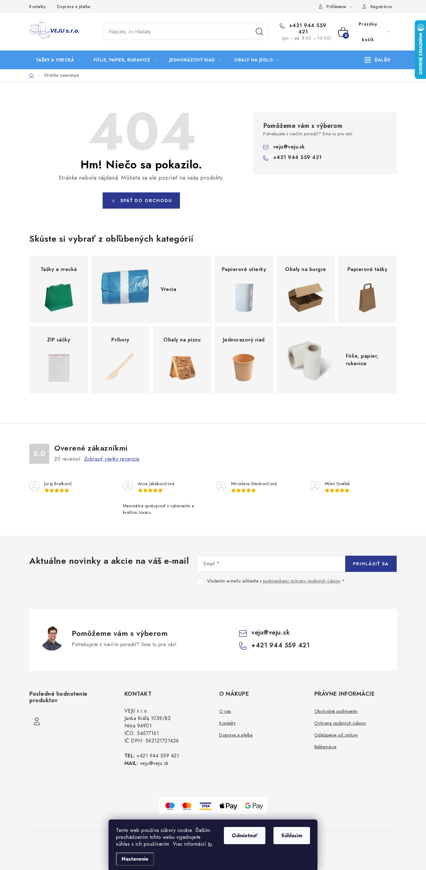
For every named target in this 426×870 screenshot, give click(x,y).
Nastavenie (135, 859)
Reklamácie (325, 747)
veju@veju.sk (289, 146)
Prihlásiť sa (371, 564)
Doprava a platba (73, 6)
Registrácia (381, 6)
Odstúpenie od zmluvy (336, 735)
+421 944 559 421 (307, 28)
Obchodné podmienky (336, 711)
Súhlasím (291, 835)
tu (210, 844)
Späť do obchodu (146, 200)
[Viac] (377, 60)
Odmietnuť (245, 835)
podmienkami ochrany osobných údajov (302, 581)
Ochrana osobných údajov (340, 723)
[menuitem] (58, 60)
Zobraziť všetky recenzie (112, 458)
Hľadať (259, 32)
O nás (225, 711)
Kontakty (37, 6)
